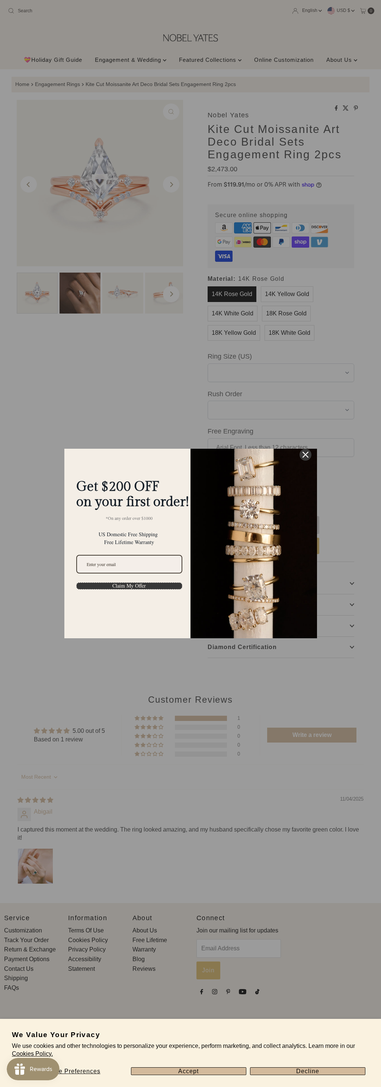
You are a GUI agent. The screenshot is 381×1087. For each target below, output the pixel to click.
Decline (307, 1071)
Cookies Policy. (32, 1054)
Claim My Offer (129, 585)
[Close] (305, 455)
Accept (188, 1071)
